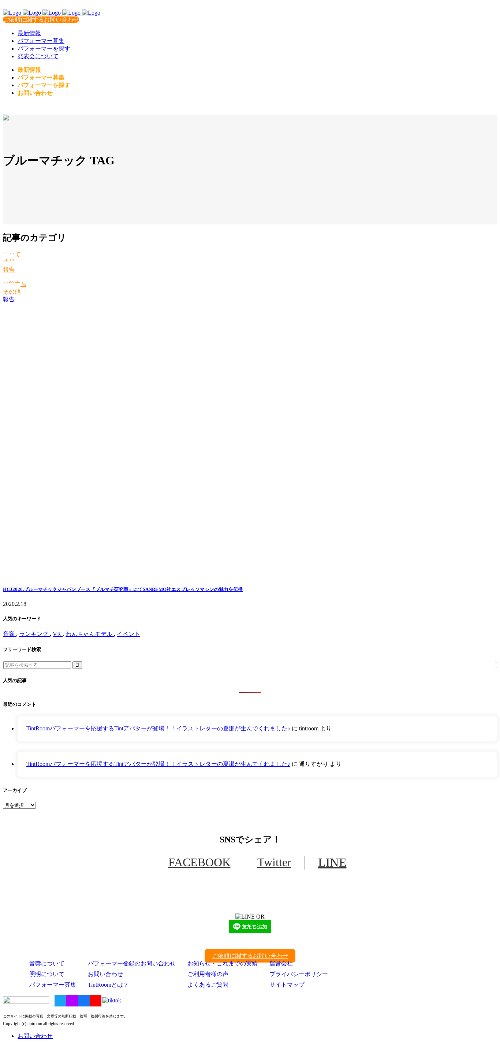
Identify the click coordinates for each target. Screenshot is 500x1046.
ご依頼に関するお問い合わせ (41, 19)
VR (58, 634)
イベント (128, 634)
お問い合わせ (105, 974)
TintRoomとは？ (108, 985)
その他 (11, 292)
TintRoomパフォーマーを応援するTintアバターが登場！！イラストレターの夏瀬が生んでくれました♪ (158, 728)
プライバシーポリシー (298, 974)
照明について (46, 974)
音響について (46, 963)
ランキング (34, 634)
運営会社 (281, 963)
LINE (332, 862)
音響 (9, 634)
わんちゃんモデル (90, 634)
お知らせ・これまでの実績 (222, 963)
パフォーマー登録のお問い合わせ (132, 963)
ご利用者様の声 (207, 974)
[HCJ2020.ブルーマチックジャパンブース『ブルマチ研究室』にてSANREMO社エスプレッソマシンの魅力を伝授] (250, 441)
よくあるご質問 (207, 985)
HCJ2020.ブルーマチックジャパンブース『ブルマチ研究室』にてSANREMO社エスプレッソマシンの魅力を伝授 (123, 589)
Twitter (274, 862)
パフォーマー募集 (52, 985)
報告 (9, 270)
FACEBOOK (199, 862)
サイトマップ (287, 985)
